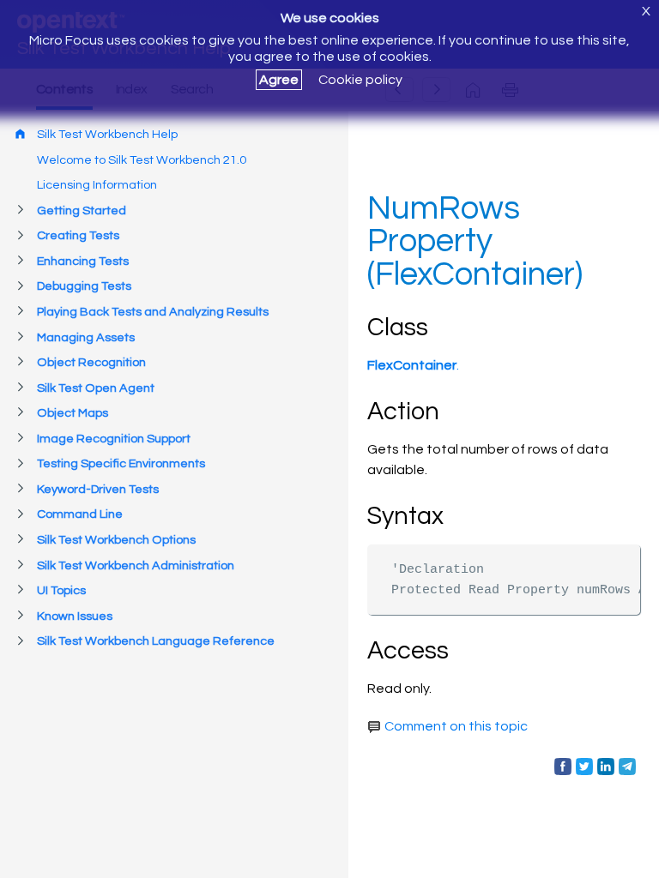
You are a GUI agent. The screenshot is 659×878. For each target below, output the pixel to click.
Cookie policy (360, 80)
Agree (279, 80)
